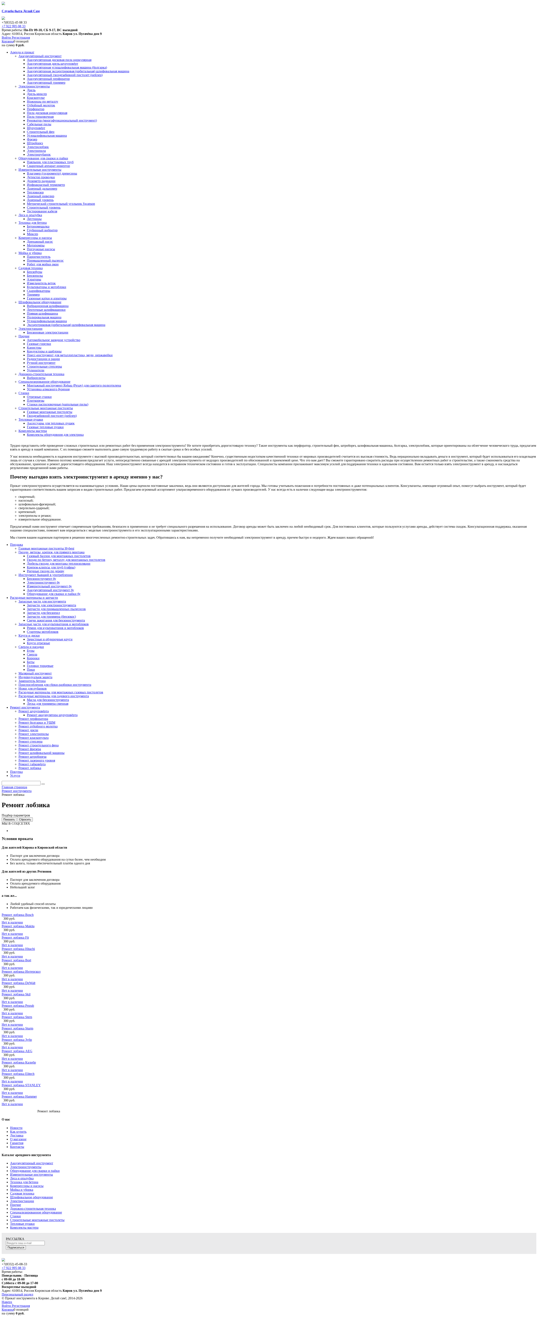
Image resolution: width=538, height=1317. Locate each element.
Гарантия (16, 1143)
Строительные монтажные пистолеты (37, 1220)
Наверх (7, 1302)
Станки (15, 1216)
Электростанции (22, 1201)
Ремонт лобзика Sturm (17, 1028)
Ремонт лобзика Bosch (18, 915)
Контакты (17, 1147)
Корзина (8, 41)
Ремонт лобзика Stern (17, 1017)
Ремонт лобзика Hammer (19, 1096)
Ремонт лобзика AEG (17, 1051)
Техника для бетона (24, 1182)
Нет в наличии (12, 922)
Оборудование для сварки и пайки (35, 1171)
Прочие (15, 1205)
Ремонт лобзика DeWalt (18, 983)
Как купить (18, 1131)
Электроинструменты (25, 1167)
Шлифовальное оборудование (31, 1197)
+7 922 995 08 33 (13, 26)
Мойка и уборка (21, 1189)
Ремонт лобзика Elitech (18, 1074)
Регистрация (21, 37)
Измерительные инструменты (31, 1174)
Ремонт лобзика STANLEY (21, 1085)
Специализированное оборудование (36, 1212)
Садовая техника (22, 1193)
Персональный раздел (17, 1294)
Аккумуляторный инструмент (31, 1163)
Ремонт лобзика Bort (16, 960)
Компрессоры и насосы (27, 1186)
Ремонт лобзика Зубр (17, 1039)
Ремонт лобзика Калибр (19, 1062)
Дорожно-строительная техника (33, 1208)
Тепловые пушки (22, 1224)
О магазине (18, 1139)
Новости (16, 1128)
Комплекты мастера (24, 1227)
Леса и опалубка (22, 1178)
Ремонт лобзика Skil (16, 994)
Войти (7, 37)
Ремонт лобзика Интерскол (21, 971)
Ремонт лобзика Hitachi (18, 949)
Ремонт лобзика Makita (18, 926)
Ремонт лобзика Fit (15, 937)
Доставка (16, 1135)
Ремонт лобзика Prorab (18, 1005)
